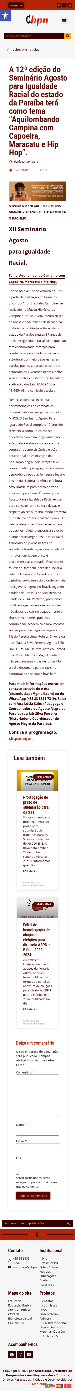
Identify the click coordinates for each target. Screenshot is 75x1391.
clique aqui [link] (20, 738)
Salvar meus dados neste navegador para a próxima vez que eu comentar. (36, 1182)
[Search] (67, 36)
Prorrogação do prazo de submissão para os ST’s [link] (36, 805)
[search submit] (68, 1223)
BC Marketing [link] (37, 1384)
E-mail (21, 1141)
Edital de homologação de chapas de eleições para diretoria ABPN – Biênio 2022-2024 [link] (36, 939)
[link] (5, 15)
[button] (64, 20)
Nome (21, 1125)
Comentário (25, 1072)
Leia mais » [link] (30, 871)
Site (18, 1157)
